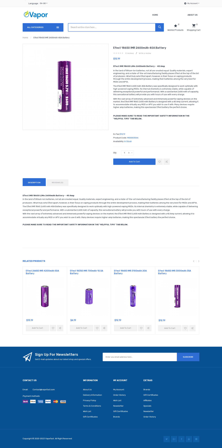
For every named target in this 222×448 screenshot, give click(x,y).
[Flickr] (196, 439)
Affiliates (147, 400)
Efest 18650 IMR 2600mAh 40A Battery (51, 37)
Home (25, 37)
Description (34, 182)
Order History (119, 395)
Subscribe (188, 357)
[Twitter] (167, 439)
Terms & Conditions (92, 406)
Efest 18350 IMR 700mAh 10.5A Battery (86, 272)
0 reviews (129, 53)
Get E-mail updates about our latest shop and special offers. (63, 359)
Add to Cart (134, 161)
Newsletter (118, 406)
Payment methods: (31, 396)
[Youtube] (189, 439)
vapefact (49, 438)
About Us (87, 389)
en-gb (43, 3)
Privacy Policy (89, 400)
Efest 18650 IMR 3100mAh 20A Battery (130, 272)
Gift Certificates (90, 417)
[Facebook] (181, 439)
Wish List (87, 411)
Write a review (145, 53)
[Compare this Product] (166, 162)
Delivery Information (92, 395)
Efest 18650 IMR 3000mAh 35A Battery (174, 272)
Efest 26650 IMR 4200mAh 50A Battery (42, 272)
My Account (192, 3)
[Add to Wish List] (159, 162)
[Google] (174, 439)
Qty (114, 153)
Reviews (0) (57, 182)
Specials (147, 406)
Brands (116, 417)
